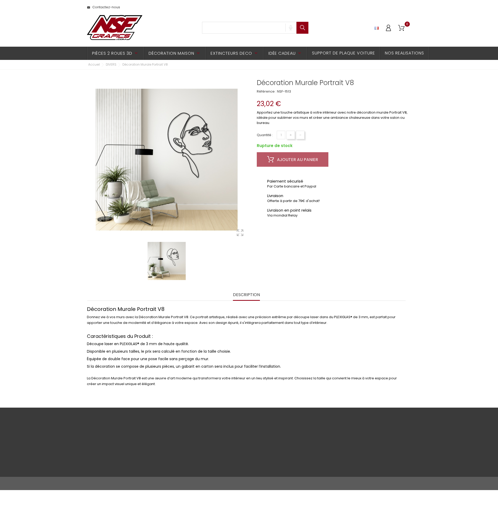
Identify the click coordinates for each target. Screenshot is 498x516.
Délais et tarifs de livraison (164, 435)
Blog (145, 467)
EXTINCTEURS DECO (235, 53)
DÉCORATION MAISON (175, 53)
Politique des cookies (105, 456)
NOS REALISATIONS (404, 53)
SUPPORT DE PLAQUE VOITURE (343, 53)
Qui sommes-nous (158, 459)
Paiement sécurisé (158, 443)
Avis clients (151, 451)
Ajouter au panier (297, 160)
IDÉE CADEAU (285, 53)
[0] (401, 28)
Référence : (266, 91)
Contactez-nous (103, 7)
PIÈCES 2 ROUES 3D (115, 53)
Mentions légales (101, 448)
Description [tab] (246, 295)
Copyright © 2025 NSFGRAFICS (112, 483)
